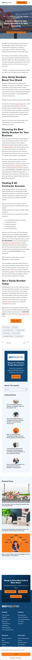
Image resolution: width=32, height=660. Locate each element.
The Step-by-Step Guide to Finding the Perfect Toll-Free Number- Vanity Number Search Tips (15, 421)
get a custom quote (24, 314)
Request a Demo (16, 596)
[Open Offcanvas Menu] (29, 2)
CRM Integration (6, 628)
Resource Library (6, 638)
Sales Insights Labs (20, 104)
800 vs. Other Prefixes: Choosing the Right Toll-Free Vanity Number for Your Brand (16, 436)
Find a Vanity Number (8, 630)
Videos (4, 645)
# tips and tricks (15, 333)
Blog (8, 16)
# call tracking (14, 327)
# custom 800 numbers (8, 330)
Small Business (22, 615)
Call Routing (5, 626)
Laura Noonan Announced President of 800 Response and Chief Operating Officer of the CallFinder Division (16, 451)
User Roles (21, 621)
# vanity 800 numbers (8, 336)
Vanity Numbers (21, 32)
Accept (16, 654)
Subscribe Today (10, 591)
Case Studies (5, 642)
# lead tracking (6, 333)
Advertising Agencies (24, 619)
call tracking (11, 272)
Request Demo (22, 2)
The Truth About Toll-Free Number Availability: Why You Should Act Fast (15, 406)
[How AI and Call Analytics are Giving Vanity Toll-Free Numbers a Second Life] (16, 461)
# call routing (6, 327)
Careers (20, 640)
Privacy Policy (12, 658)
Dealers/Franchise (23, 617)
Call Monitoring (6, 624)
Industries (20, 624)
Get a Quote (23, 591)
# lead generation (20, 330)
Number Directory (9, 147)
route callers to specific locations (11, 243)
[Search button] (25, 389)
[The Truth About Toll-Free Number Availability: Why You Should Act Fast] (16, 401)
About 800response (23, 638)
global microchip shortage (13, 166)
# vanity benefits (19, 336)
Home (4, 16)
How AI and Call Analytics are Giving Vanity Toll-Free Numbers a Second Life (15, 466)
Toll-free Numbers (11, 32)
